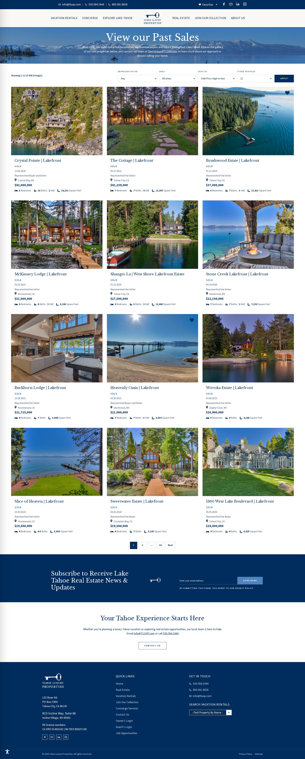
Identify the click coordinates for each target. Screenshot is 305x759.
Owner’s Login (124, 721)
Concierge (90, 18)
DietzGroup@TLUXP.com (162, 51)
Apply (284, 78)
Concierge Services (127, 708)
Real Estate (181, 18)
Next (170, 545)
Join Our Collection (210, 18)
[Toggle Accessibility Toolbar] (7, 752)
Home (119, 684)
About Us (238, 18)
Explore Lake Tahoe (118, 18)
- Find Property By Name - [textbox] (207, 713)
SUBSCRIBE (250, 580)
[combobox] (210, 712)
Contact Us (122, 715)
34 (160, 545)
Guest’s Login (124, 727)
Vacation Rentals (64, 18)
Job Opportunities (126, 733)
